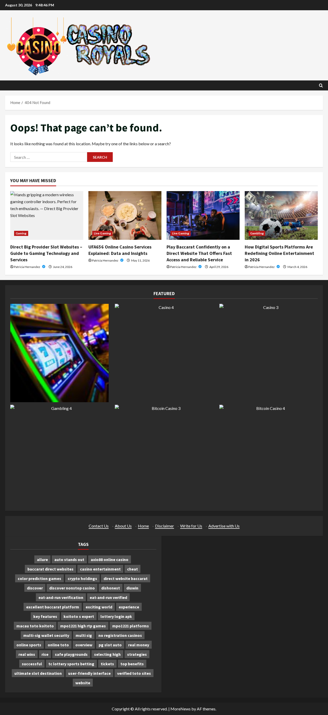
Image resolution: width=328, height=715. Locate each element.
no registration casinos (120, 635)
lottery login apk (116, 616)
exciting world (99, 606)
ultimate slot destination (38, 673)
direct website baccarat (126, 578)
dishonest (110, 587)
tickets (107, 663)
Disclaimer (164, 525)
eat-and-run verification (60, 597)
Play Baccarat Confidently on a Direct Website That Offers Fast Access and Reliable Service (199, 253)
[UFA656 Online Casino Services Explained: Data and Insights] (124, 215)
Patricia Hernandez (27, 267)
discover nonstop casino (72, 587)
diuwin (132, 587)
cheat (132, 569)
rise (45, 654)
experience (129, 606)
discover (35, 587)
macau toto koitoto (35, 625)
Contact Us (99, 525)
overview (83, 644)
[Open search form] (321, 85)
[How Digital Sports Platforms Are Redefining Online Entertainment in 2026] (281, 215)
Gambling (257, 233)
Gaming (21, 233)
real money (138, 644)
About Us (123, 525)
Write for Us (191, 525)
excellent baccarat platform (52, 606)
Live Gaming (102, 233)
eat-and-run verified (108, 597)
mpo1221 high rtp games (83, 625)
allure (42, 559)
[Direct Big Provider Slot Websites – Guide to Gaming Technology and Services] (46, 215)
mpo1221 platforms (130, 625)
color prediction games (39, 578)
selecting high (107, 654)
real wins (26, 654)
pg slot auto (110, 644)
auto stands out (69, 559)
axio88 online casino (109, 559)
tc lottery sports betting (71, 663)
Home (143, 525)
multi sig (84, 635)
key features (45, 616)
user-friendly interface (89, 673)
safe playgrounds (71, 654)
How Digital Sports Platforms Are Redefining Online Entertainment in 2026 (279, 253)
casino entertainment (100, 569)
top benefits (132, 663)
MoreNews (180, 708)
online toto (58, 644)
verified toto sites (134, 673)
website (82, 682)
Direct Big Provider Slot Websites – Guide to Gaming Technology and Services (46, 253)
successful (32, 663)
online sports (28, 644)
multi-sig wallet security (46, 635)
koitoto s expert (79, 616)
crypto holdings (82, 578)
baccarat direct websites (50, 569)
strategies (137, 654)
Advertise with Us (224, 525)
